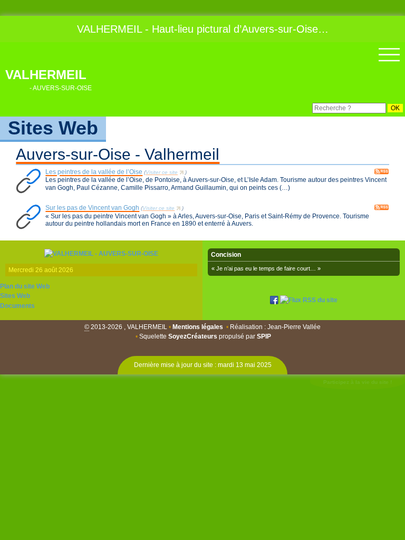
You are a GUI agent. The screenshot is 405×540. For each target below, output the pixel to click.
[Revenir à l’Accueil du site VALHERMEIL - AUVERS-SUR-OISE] (101, 253)
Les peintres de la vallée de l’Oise (93, 172)
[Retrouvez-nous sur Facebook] (274, 299)
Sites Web (15, 296)
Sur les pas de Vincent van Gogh (92, 207)
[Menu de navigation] (389, 55)
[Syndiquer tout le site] (309, 299)
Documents (17, 306)
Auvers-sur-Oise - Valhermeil (117, 154)
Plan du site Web (25, 286)
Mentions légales (197, 327)
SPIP (264, 336)
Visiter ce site (162, 172)
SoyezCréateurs (192, 336)
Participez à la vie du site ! (357, 382)
